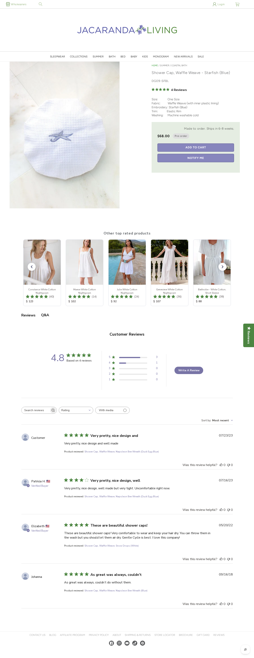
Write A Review (189, 370)
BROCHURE (186, 634)
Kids (145, 56)
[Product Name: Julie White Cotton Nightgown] (127, 272)
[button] (40, 4)
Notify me (195, 158)
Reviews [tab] (28, 315)
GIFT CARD (203, 634)
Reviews (219, 634)
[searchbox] (35, 410)
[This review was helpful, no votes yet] (221, 465)
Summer (98, 56)
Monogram (161, 56)
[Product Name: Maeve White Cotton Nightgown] (84, 272)
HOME (155, 65)
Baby (134, 56)
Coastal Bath (179, 65)
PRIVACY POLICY (99, 634)
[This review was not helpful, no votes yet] (228, 465)
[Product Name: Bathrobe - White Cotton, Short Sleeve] (212, 272)
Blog (52, 634)
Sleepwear (57, 56)
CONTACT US (37, 634)
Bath (112, 56)
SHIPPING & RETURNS (138, 634)
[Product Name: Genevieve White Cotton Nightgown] (169, 272)
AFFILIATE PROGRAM (72, 634)
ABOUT (117, 634)
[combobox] (76, 410)
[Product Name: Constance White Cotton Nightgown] (42, 272)
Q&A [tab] (45, 315)
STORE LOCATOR (164, 634)
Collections (78, 56)
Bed (123, 56)
